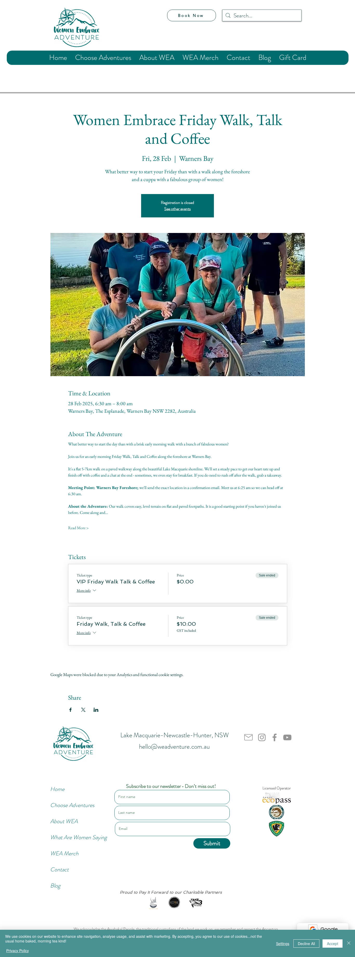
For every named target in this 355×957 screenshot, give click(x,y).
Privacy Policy (17, 950)
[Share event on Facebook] (70, 710)
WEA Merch (64, 853)
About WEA (64, 821)
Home (57, 789)
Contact (59, 869)
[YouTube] (287, 737)
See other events (177, 209)
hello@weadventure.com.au (174, 746)
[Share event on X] (83, 710)
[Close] (349, 943)
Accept (332, 943)
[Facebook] (274, 737)
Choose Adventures (67, 805)
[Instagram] (262, 737)
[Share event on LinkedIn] (96, 710)
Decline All (306, 943)
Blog (55, 886)
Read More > (78, 528)
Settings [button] (282, 943)
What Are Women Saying (67, 837)
